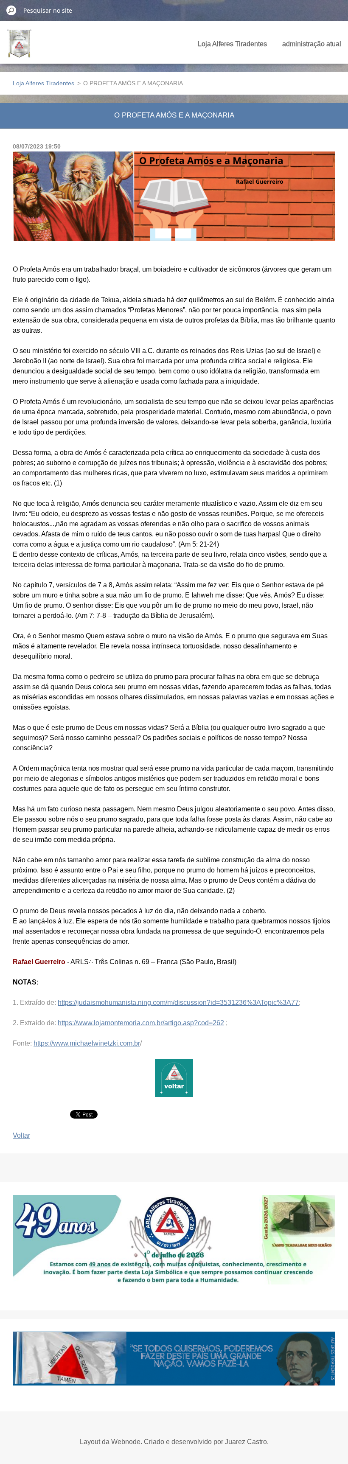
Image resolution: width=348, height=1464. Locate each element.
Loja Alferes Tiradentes (232, 44)
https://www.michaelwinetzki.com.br (87, 1043)
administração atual (311, 44)
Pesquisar (11, 10)
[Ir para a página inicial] (19, 48)
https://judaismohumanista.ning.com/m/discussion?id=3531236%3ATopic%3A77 (178, 1002)
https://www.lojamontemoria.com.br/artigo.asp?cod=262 (141, 1022)
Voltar (21, 1135)
